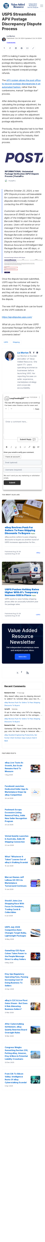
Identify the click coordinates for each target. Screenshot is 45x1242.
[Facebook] (34, 352)
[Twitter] (30, 352)
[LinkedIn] (37, 352)
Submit (12, 482)
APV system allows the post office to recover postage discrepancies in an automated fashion (21, 83)
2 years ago (29, 397)
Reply (37, 409)
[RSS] (27, 672)
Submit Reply (25, 439)
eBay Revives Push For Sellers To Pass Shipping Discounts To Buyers (20, 530)
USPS (6, 342)
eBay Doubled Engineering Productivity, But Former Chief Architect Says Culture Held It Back (20, 738)
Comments (11, 43)
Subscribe (23, 657)
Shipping (16, 342)
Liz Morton (11, 36)
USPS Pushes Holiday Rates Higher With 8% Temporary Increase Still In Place (22, 592)
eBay (38, 553)
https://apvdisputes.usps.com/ (17, 317)
